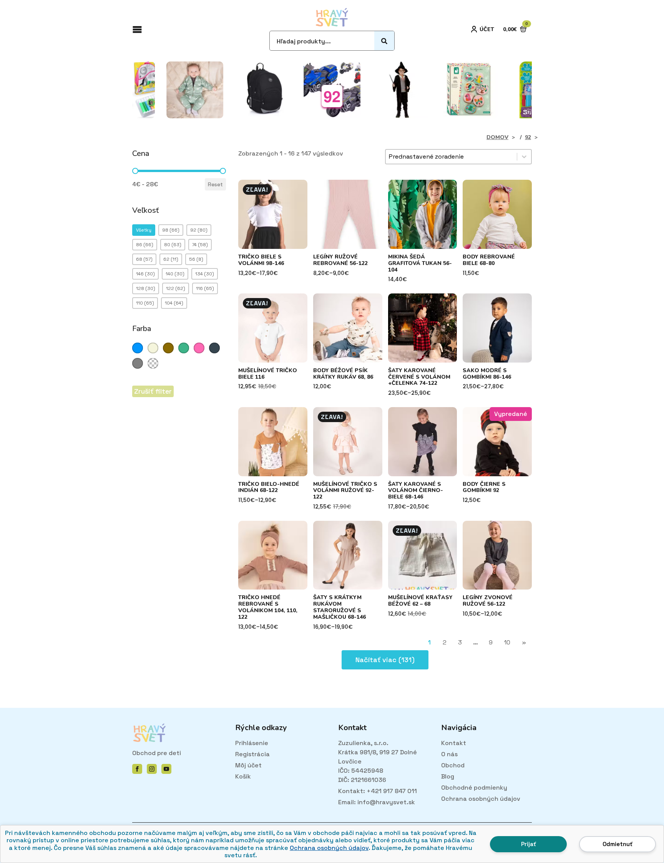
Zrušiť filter (153, 391)
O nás (449, 754)
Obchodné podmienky (474, 787)
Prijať (528, 844)
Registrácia (252, 754)
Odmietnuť (617, 844)
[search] (384, 41)
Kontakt (453, 743)
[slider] (135, 171)
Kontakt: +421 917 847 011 (377, 791)
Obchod (453, 765)
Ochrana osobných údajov (329, 848)
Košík (243, 776)
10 (507, 642)
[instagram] (152, 769)
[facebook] (137, 769)
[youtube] (166, 769)
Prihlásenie (251, 743)
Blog (447, 776)
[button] (143, 230)
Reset (215, 184)
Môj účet (248, 765)
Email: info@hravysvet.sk (376, 802)
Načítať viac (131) (385, 659)
